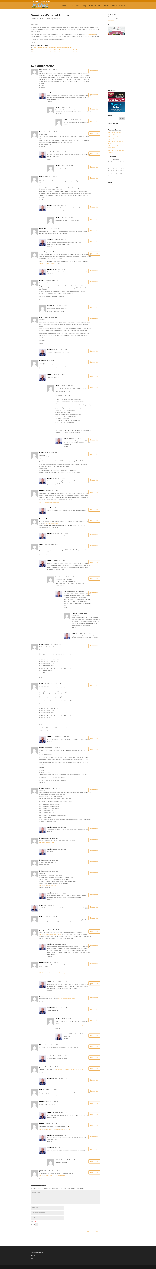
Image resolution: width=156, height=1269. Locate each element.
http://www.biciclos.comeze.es (47, 885)
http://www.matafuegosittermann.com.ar (50, 934)
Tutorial (64, 6)
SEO (71, 6)
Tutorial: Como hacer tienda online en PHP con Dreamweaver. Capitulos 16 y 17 (54, 52)
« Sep (109, 178)
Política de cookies (36, 1259)
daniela (41, 1124)
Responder (94, 71)
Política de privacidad (37, 1252)
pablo (41, 491)
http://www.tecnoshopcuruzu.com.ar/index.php (52, 973)
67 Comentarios (56, 18)
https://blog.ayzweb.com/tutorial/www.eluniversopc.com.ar (71, 1025)
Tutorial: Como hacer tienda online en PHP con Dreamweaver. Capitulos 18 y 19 (54, 50)
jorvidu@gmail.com (90, 34)
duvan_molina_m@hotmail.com (47, 263)
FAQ (99, 6)
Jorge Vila (110, 184)
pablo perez (43, 930)
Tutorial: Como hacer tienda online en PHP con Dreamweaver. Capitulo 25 (53, 47)
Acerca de (122, 6)
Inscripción (92, 6)
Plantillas (106, 6)
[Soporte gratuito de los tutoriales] (116, 111)
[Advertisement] (116, 62)
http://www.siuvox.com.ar (46, 924)
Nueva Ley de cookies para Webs (41, 54)
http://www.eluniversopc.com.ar (66, 998)
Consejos (84, 6)
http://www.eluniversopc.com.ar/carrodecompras (69, 1069)
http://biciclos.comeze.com (46, 842)
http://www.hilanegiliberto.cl (52, 523)
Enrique (41, 280)
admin (35, 18)
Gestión (77, 6)
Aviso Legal (34, 1256)
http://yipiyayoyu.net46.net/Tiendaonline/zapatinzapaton (54, 1129)
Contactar (114, 6)
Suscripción (111, 20)
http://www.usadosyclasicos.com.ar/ (49, 502)
